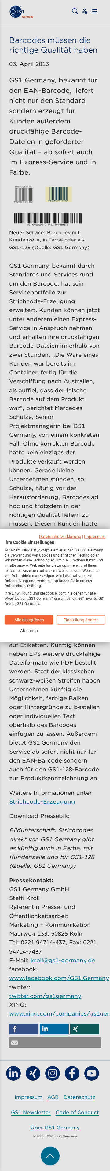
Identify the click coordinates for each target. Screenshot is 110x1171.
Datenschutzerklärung (60, 536)
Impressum (94, 536)
